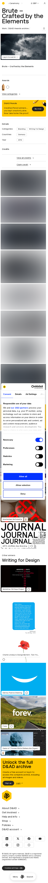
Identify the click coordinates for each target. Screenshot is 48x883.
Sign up (8, 783)
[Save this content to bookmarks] (44, 28)
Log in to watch (9, 57)
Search (30, 877)
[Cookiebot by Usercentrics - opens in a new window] (32, 387)
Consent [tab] (7, 394)
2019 (20, 140)
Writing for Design (36, 129)
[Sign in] (44, 3)
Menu (15, 877)
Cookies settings (11, 868)
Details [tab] (18, 394)
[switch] (39, 448)
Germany (21, 135)
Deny (23, 494)
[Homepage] (22, 876)
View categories (9, 94)
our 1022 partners (19, 408)
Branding (21, 129)
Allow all (23, 476)
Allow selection (23, 485)
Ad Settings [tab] (31, 394)
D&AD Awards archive (18, 28)
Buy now (38, 109)
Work (4, 28)
